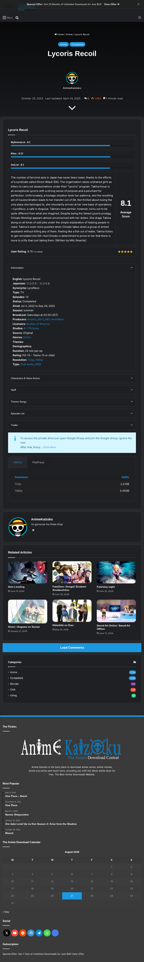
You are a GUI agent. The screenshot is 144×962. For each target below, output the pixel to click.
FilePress (38, 462)
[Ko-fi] (55, 932)
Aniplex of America (38, 324)
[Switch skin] (139, 17)
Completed (77, 44)
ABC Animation (54, 319)
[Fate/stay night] (116, 572)
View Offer (110, 4)
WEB (38, 364)
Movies (14, 683)
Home (60, 34)
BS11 (41, 319)
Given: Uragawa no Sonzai (24, 626)
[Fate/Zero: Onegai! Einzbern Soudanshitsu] (72, 572)
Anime (69, 34)
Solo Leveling (16, 586)
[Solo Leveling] (27, 572)
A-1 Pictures (31, 328)
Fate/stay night (106, 586)
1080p (39, 359)
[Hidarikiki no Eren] (72, 611)
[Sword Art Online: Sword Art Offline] (116, 611)
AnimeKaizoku (72, 88)
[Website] (33, 530)
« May (6, 911)
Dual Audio (27, 364)
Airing (13, 695)
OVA (12, 689)
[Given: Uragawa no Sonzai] (27, 611)
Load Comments (72, 647)
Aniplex (32, 319)
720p (31, 359)
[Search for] (17, 17)
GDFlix (18, 462)
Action (27, 337)
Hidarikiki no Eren (63, 625)
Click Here (49, 447)
